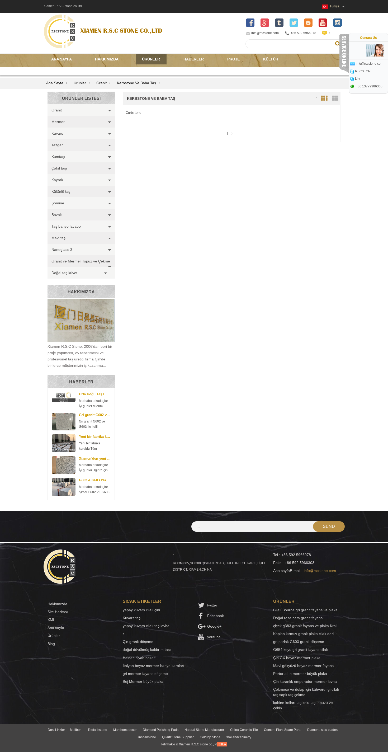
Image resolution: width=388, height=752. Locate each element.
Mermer (58, 122)
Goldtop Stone (210, 737)
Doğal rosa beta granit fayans (298, 618)
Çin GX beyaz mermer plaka (296, 658)
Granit (101, 83)
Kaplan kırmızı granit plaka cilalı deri (303, 634)
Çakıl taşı (59, 168)
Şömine (57, 203)
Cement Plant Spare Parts (282, 730)
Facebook (215, 616)
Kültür (270, 59)
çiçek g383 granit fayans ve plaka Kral (305, 626)
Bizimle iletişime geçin (74, 70)
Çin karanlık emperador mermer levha (305, 681)
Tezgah (57, 145)
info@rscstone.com (265, 33)
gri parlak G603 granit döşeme (298, 642)
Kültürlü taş (60, 191)
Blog (51, 644)
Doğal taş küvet (64, 273)
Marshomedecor (125, 730)
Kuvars (57, 133)
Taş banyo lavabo (66, 226)
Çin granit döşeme (138, 642)
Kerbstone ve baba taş (136, 83)
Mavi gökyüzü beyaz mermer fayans (303, 666)
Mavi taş (58, 238)
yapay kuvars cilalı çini (141, 610)
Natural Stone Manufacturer (204, 730)
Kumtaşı (58, 156)
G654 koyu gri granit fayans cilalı (300, 649)
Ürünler (151, 59)
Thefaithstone (97, 730)
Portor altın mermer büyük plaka (300, 673)
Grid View (324, 98)
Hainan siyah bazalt (139, 658)
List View (335, 98)
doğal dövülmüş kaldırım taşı (147, 649)
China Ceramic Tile (244, 730)
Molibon (76, 730)
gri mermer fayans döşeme (145, 673)
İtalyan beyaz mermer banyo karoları (153, 666)
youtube (214, 637)
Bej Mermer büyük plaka (143, 681)
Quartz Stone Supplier (178, 737)
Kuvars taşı (132, 618)
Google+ (214, 626)
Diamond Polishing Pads (160, 730)
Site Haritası (58, 612)
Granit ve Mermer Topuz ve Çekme (80, 261)
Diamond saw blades (322, 730)
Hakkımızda (107, 59)
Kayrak (57, 180)
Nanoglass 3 (61, 249)
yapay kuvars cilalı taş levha (146, 626)
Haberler (193, 59)
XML (51, 620)
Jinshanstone (146, 737)
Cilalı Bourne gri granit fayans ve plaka (305, 610)
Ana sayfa (61, 59)
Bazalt (56, 215)
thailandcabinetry (238, 737)
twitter (212, 605)
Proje (233, 59)
